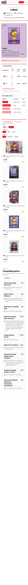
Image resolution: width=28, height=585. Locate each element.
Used (13, 132)
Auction (16, 136)
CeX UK (5, 102)
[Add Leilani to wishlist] (2, 27)
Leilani (4, 48)
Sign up (21, 2)
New (9, 132)
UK (6, 76)
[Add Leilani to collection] (24, 25)
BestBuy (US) (6, 112)
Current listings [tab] (8, 121)
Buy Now (10, 136)
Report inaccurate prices (9, 88)
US (6, 83)
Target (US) (6, 108)
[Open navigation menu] (25, 2)
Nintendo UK (6, 105)
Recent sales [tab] (18, 121)
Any (4, 132)
